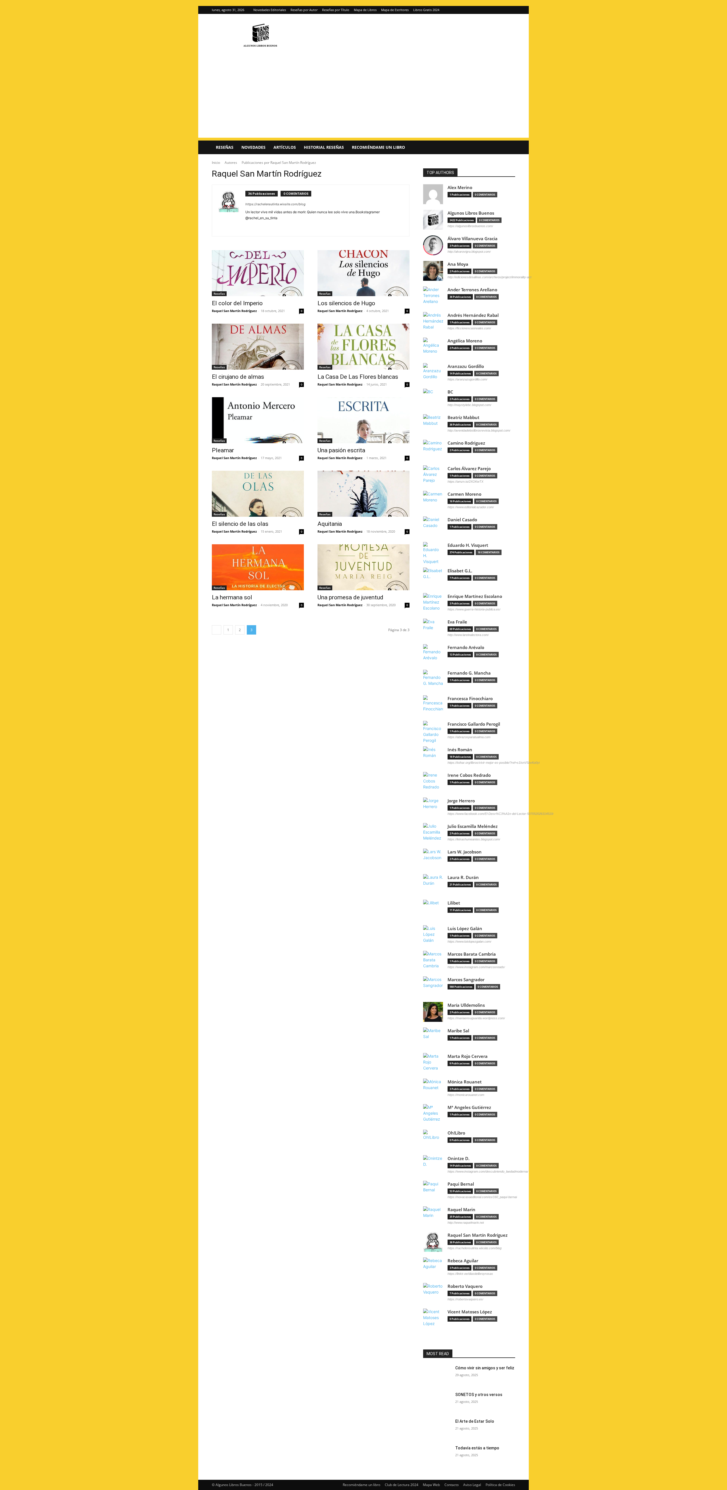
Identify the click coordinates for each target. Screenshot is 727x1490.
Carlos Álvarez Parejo (469, 468)
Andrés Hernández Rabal (473, 315)
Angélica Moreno (465, 341)
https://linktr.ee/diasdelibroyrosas (470, 1273)
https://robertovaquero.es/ (465, 1299)
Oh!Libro (456, 1133)
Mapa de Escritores (395, 10)
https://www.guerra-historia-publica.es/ (474, 609)
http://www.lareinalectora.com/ (468, 635)
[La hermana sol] (258, 567)
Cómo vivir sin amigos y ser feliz (484, 1368)
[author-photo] (231, 210)
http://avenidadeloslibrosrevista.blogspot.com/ (479, 430)
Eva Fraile (457, 622)
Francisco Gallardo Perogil (474, 724)
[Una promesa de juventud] (363, 567)
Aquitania (329, 523)
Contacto (451, 1484)
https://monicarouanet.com (466, 1094)
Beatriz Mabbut (463, 417)
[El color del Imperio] (258, 273)
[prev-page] (216, 630)
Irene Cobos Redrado (469, 775)
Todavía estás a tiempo (477, 1448)
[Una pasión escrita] (363, 420)
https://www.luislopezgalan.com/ (469, 941)
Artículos (284, 147)
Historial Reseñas (324, 147)
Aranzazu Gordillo (466, 366)
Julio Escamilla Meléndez (473, 826)
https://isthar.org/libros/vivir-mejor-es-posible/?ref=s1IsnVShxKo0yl (494, 762)
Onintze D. (458, 1158)
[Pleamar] (258, 420)
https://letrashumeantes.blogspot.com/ (474, 839)
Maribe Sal (458, 1030)
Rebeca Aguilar (463, 1260)
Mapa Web (431, 1484)
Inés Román (460, 749)
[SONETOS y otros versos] (437, 1401)
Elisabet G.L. (460, 571)
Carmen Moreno (464, 494)
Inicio (216, 162)
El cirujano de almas (238, 376)
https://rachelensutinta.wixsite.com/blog (275, 204)
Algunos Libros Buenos (471, 213)
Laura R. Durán (463, 877)
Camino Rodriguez (466, 443)
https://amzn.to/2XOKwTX (465, 481)
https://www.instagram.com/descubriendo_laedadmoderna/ (488, 1171)
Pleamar (223, 450)
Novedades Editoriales (269, 10)
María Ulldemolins (466, 1005)
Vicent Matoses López (470, 1312)
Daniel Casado (462, 519)
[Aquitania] (363, 494)
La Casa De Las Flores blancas (357, 376)
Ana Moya (458, 264)
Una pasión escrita (341, 450)
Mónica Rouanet (465, 1082)
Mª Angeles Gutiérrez (469, 1107)
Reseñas (224, 147)
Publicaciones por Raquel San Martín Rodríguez (279, 162)
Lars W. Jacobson (465, 852)
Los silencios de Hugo (346, 303)
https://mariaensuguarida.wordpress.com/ (476, 1018)
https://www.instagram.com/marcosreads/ (476, 967)
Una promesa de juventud (350, 597)
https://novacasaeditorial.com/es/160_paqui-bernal (482, 1197)
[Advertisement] (363, 98)
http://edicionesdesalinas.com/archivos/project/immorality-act (489, 277)
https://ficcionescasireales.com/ (469, 328)
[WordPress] (264, 226)
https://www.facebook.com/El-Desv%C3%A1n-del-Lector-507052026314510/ (500, 813)
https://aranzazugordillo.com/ (467, 379)
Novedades (253, 147)
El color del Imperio (237, 303)
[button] (508, 147)
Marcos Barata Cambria (472, 954)
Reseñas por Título (335, 10)
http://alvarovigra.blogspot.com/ (469, 251)
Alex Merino (460, 187)
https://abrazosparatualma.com (469, 737)
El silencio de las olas (240, 523)
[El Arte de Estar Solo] (437, 1428)
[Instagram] (501, 10)
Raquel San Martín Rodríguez (234, 311)
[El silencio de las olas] (258, 494)
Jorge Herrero (461, 800)
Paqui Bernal (461, 1184)
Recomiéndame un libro (378, 147)
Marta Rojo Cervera (468, 1056)
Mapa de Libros (365, 10)
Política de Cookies (500, 1484)
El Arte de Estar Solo (474, 1421)
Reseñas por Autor (304, 10)
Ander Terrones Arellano (472, 289)
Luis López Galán (465, 928)
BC (450, 392)
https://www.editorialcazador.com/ (471, 507)
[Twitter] (511, 10)
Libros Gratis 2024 (426, 10)
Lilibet (454, 903)
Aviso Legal (472, 1484)
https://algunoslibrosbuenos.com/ (470, 226)
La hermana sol (232, 597)
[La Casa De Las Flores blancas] (363, 347)
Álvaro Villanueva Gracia (473, 238)
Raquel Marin (461, 1209)
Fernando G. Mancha (469, 673)
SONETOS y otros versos (478, 1394)
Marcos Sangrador (466, 979)
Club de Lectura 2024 (401, 1484)
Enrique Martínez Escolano (475, 596)
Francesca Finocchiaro (470, 698)
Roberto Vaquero (465, 1286)
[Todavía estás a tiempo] (437, 1455)
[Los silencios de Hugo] (363, 273)
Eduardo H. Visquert (468, 545)
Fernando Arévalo (466, 647)
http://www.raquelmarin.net (466, 1222)
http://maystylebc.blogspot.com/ (469, 405)
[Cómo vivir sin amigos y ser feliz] (437, 1375)
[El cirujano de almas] (258, 347)
